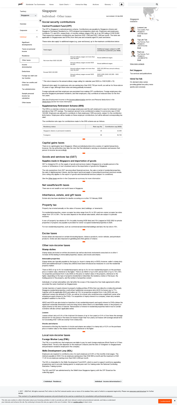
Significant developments (27, 44)
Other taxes (26, 60)
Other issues (26, 102)
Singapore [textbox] (25, 15)
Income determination (27, 66)
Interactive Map (81, 4)
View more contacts (137, 64)
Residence (25, 56)
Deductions (26, 71)
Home (51, 4)
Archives (96, 4)
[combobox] (141, 4)
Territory (23, 11)
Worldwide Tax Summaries (35, 4)
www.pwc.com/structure (138, 391)
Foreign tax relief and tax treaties (29, 77)
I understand (165, 401)
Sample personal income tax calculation (28, 96)
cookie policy (78, 402)
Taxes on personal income (28, 50)
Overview (23, 24)
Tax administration (28, 89)
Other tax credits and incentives (29, 84)
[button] (157, 4)
